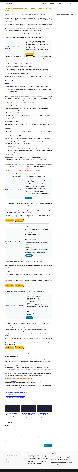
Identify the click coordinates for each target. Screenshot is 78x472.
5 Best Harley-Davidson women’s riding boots (15, 397)
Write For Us (8, 462)
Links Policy (42, 470)
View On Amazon (29, 54)
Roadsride (8, 14)
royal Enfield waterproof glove (14, 327)
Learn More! (28, 197)
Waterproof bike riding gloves (32, 63)
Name (6, 436)
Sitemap (7, 461)
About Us (7, 459)
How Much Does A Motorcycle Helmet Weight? (15, 395)
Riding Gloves (35, 14)
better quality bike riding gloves (11, 91)
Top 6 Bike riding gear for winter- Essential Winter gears (17, 392)
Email (22, 436)
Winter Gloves (33, 183)
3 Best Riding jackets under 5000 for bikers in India (16, 394)
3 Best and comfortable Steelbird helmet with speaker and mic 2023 (44, 415)
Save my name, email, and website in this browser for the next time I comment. (22, 441)
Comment (7, 425)
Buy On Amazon (19, 220)
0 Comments (43, 14)
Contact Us (8, 457)
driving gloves (8, 267)
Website (38, 436)
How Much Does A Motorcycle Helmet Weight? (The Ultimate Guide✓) (28, 415)
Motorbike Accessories (26, 14)
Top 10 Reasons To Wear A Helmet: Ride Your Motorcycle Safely (12, 415)
